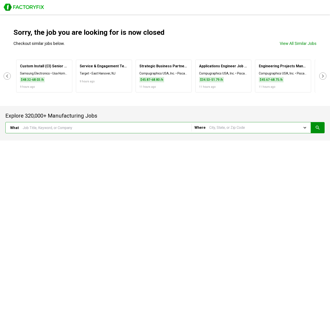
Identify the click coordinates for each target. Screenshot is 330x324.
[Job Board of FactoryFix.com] (24, 7)
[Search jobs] (317, 127)
